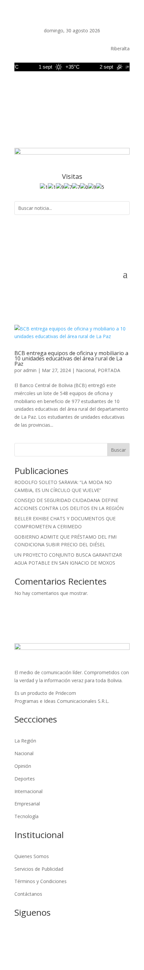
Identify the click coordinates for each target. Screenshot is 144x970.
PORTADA (109, 370)
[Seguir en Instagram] (97, 86)
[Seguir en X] (84, 86)
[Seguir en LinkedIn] (110, 86)
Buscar (118, 450)
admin (30, 370)
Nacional (85, 370)
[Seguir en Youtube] (124, 86)
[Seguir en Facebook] (70, 86)
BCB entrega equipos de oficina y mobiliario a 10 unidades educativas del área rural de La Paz (71, 358)
